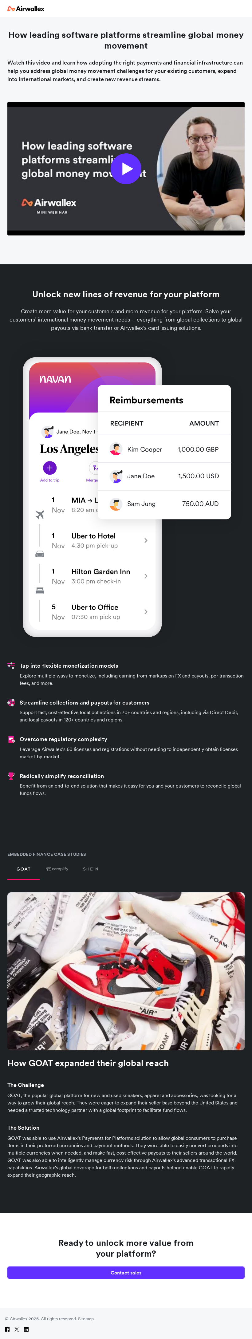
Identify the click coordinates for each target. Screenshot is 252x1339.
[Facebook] (7, 1329)
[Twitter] (16, 1329)
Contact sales (126, 1273)
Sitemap (86, 1318)
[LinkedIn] (26, 1329)
